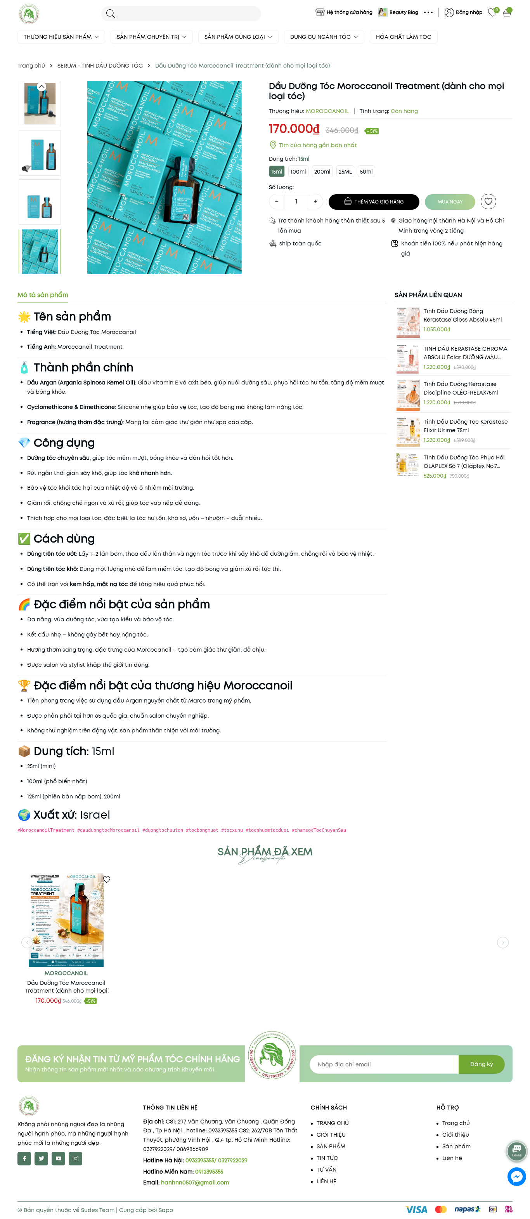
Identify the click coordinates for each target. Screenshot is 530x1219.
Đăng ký (481, 1064)
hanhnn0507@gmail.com (195, 1182)
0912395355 (209, 1172)
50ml (366, 172)
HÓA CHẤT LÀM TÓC (403, 37)
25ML (345, 172)
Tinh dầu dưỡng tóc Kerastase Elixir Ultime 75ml (466, 426)
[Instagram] (75, 1158)
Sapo (166, 1210)
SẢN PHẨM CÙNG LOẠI (235, 37)
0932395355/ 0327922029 (216, 1160)
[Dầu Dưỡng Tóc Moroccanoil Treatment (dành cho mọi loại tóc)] (66, 920)
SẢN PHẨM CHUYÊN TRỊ (149, 37)
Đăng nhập (469, 12)
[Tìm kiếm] (110, 13)
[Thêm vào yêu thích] (488, 201)
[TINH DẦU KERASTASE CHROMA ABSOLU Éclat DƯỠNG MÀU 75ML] (408, 359)
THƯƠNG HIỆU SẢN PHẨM (58, 37)
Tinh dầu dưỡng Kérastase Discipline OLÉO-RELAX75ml (461, 389)
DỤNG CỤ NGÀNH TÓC (321, 37)
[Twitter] (41, 1158)
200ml (322, 172)
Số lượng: (281, 187)
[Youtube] (58, 1158)
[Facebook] (24, 1158)
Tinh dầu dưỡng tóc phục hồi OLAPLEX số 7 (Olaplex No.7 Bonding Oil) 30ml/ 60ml (464, 462)
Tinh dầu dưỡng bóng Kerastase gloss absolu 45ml (463, 315)
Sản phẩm (456, 1146)
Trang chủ (456, 1123)
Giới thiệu (455, 1135)
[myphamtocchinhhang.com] (55, 13)
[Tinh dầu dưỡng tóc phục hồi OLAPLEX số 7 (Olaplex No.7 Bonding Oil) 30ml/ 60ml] (408, 464)
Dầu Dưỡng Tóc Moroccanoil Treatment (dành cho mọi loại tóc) (66, 987)
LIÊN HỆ (326, 1181)
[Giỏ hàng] (508, 12)
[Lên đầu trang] (517, 1130)
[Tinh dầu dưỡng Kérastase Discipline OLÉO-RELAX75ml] (408, 395)
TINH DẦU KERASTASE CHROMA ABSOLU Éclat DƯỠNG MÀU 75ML (465, 353)
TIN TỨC (327, 1158)
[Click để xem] (164, 177)
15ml (276, 172)
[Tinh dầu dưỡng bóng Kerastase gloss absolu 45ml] (408, 322)
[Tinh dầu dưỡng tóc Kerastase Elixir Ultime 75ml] (408, 432)
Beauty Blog (404, 12)
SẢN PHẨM (331, 1146)
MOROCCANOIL (66, 973)
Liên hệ (452, 1158)
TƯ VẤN (326, 1170)
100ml (298, 172)
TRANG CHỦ (333, 1123)
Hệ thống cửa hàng (349, 12)
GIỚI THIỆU (331, 1135)
